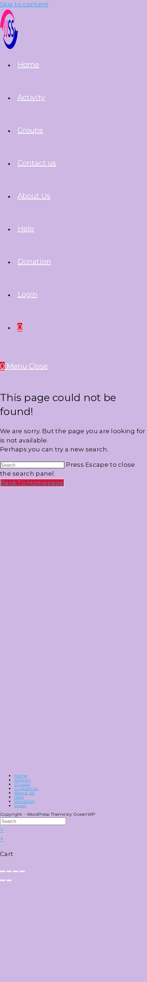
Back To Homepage (32, 482)
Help (19, 797)
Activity (22, 780)
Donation (24, 801)
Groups (22, 784)
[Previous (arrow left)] (2, 880)
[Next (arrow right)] (8, 880)
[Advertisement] (53, 539)
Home (20, 775)
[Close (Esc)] (22, 871)
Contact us (26, 788)
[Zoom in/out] (2, 871)
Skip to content (24, 4)
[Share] (15, 871)
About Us (24, 792)
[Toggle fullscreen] (8, 871)
